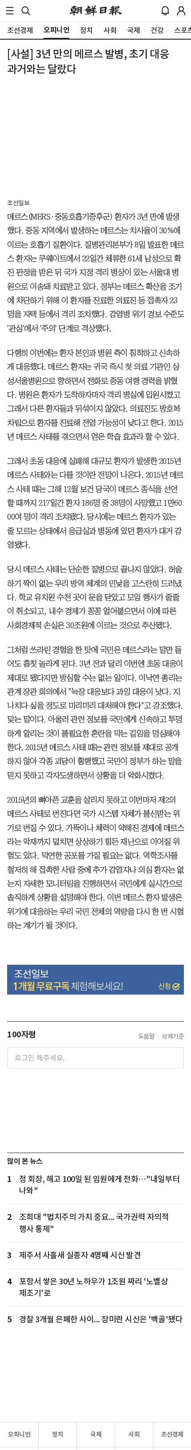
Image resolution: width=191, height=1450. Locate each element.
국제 (95, 1434)
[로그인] (181, 10)
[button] (9, 10)
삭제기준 (173, 1036)
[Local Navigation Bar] (9, 10)
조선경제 (172, 1434)
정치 (57, 1434)
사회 (133, 1434)
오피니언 (19, 1434)
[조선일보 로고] (96, 10)
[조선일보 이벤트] (95, 979)
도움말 (146, 1036)
